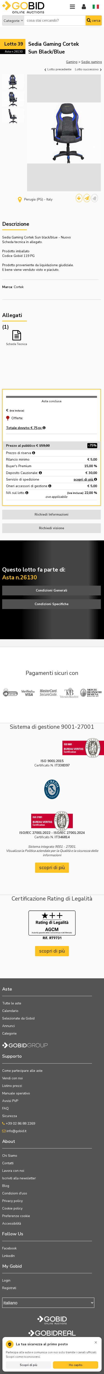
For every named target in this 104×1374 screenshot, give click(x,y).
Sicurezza (9, 1116)
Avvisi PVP (10, 1101)
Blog (5, 1185)
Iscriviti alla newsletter (19, 1178)
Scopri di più (28, 1365)
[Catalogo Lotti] (79, 198)
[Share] (86, 198)
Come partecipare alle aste (22, 1070)
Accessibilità (11, 1223)
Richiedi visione (51, 528)
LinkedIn (8, 1256)
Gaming (71, 62)
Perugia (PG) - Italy (38, 199)
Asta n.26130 (13, 52)
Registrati (9, 1288)
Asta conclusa (51, 401)
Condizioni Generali (51, 590)
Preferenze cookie (16, 1216)
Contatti (8, 1163)
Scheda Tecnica (16, 344)
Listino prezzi (12, 1085)
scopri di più (84, 479)
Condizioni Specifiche (51, 604)
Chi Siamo (9, 1155)
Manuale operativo (16, 1093)
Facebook (9, 1248)
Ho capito (75, 1365)
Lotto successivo (87, 69)
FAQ (5, 1108)
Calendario (10, 1011)
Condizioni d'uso (14, 1193)
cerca (95, 20)
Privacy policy (12, 1201)
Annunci (8, 1026)
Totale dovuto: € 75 (24, 428)
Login (6, 1280)
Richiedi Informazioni (51, 514)
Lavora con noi (13, 1170)
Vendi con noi (12, 1078)
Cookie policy (12, 1208)
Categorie (12, 20)
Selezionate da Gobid (18, 1018)
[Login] (84, 7)
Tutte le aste (11, 1003)
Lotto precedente (59, 69)
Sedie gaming (91, 62)
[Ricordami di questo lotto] (94, 198)
